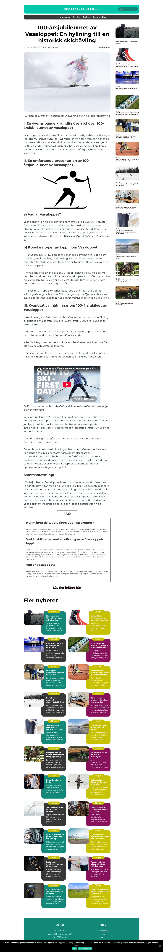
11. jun (53, 612)
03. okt (54, 721)
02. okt (98, 721)
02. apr (54, 666)
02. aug (98, 748)
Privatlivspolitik (85, 948)
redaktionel (104, 47)
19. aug (98, 885)
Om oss (76, 17)
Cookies (86, 17)
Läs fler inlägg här (67, 587)
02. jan (98, 858)
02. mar (53, 694)
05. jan (98, 830)
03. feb (54, 830)
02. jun (98, 776)
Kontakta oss (99, 17)
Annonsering (64, 17)
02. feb (98, 694)
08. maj (98, 612)
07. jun (54, 776)
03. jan (53, 858)
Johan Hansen (51, 47)
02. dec (54, 885)
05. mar (98, 666)
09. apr (98, 639)
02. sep (54, 748)
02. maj (54, 639)
